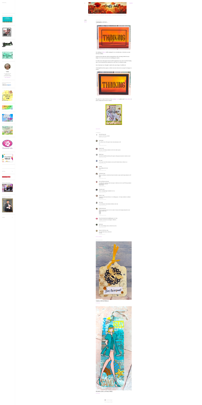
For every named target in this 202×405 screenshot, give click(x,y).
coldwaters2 (101, 173)
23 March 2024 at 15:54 (102, 178)
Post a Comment (99, 236)
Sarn (100, 160)
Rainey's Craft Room (102, 230)
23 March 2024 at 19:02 (102, 192)
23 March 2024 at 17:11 (102, 186)
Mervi (100, 202)
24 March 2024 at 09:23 (102, 205)
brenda (100, 140)
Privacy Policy (108, 15)
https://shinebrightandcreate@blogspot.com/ (107, 218)
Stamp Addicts (128, 99)
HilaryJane (101, 189)
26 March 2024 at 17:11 (102, 227)
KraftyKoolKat (101, 208)
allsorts (85, 21)
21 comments (98, 393)
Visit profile (7, 77)
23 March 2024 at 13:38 (102, 157)
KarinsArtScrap (101, 134)
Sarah (100, 224)
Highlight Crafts (116, 99)
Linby (7, 71)
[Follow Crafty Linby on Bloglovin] (6, 85)
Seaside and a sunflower (104, 391)
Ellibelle (100, 154)
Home (89, 15)
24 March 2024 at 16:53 (102, 215)
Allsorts (104, 52)
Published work (95, 15)
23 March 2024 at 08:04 (102, 137)
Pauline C (100, 195)
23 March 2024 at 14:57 (102, 170)
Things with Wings (102, 301)
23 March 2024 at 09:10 (102, 151)
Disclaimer (101, 15)
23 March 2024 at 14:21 (102, 163)
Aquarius (100, 148)
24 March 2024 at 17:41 (102, 221)
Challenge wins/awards (117, 15)
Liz (99, 166)
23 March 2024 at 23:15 (102, 199)
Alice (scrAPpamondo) (103, 181)
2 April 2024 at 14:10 (102, 234)
